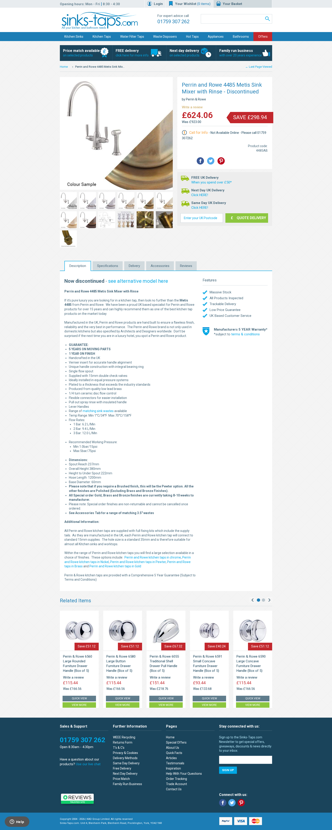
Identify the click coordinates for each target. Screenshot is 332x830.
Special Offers (176, 742)
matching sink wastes (98, 411)
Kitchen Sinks (73, 36)
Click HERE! (199, 195)
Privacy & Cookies (125, 753)
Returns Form (122, 742)
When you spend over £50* (211, 182)
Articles (171, 758)
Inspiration (173, 768)
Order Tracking (176, 779)
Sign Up (228, 770)
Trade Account (176, 784)
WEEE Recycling (124, 737)
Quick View (79, 698)
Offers (263, 36)
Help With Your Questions (184, 773)
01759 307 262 (173, 21)
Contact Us (174, 789)
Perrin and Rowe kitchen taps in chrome (152, 557)
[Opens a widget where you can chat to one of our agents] (17, 822)
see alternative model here (138, 281)
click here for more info (132, 53)
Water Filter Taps (132, 36)
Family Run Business (127, 784)
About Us (172, 747)
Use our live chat (88, 764)
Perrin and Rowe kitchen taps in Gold (115, 566)
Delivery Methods (125, 758)
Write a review (192, 107)
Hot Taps (192, 36)
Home (64, 66)
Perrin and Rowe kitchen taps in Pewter (138, 562)
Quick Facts (174, 753)
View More (79, 705)
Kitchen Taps (102, 36)
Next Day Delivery (125, 773)
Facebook (222, 802)
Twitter (232, 802)
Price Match (121, 779)
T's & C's (118, 747)
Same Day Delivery (126, 763)
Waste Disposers (165, 36)
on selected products (81, 53)
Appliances (216, 36)
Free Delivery (122, 768)
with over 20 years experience (240, 53)
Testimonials (175, 763)
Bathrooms (241, 36)
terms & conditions (245, 334)
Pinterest (241, 802)
